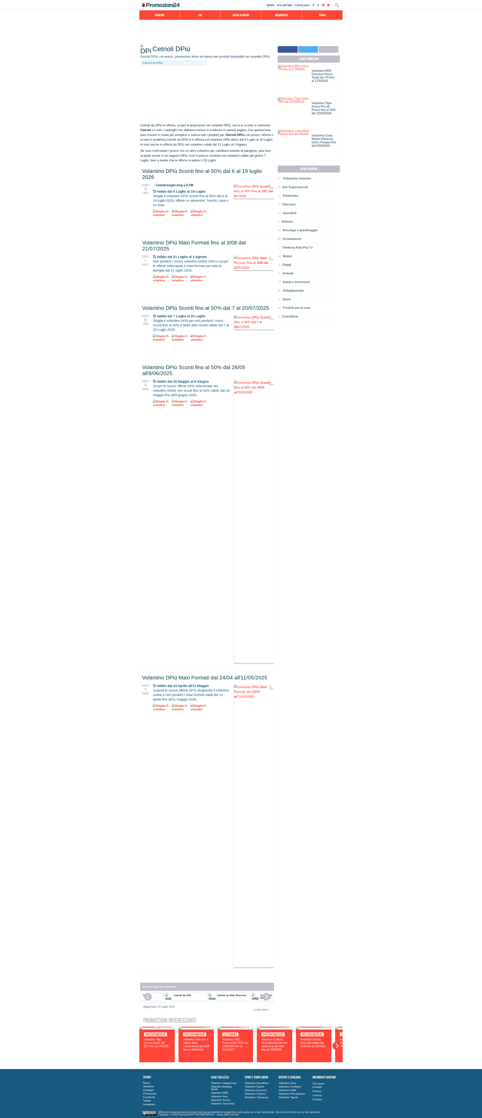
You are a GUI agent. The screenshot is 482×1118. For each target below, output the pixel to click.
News (270, 5)
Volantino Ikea (219, 1096)
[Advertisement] (207, 94)
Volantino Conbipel (290, 1086)
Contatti (317, 1086)
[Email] (328, 49)
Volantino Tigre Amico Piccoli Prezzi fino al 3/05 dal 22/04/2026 (324, 108)
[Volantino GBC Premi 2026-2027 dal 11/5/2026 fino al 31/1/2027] (235, 1028)
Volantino (284, 5)
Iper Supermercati (155, 1034)
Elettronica (230, 1034)
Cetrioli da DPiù (152, 62)
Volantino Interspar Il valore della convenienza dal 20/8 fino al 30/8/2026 (196, 1044)
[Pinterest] (328, 5)
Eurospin (159, 15)
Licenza (317, 1095)
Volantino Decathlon (256, 1082)
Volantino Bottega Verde (221, 1088)
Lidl (200, 15)
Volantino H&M (287, 1090)
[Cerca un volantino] (337, 5)
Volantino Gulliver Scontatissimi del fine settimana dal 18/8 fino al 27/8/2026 (275, 1044)
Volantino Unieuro (255, 1093)
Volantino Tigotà (288, 1097)
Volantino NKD (219, 1092)
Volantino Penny (220, 1099)
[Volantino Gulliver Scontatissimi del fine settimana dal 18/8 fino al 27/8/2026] (274, 1028)
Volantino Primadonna (292, 1093)
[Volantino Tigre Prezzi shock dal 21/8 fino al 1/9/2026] (157, 1028)
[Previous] (148, 996)
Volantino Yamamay (256, 1097)
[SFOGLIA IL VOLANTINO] (254, 196)
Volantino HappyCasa (223, 1082)
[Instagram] (323, 5)
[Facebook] (314, 5)
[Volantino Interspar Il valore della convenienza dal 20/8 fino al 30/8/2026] (196, 1028)
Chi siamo (318, 1083)
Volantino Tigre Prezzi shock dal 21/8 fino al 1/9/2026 (156, 1043)
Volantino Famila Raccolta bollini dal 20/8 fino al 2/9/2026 (313, 1043)
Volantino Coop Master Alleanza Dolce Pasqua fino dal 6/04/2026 (324, 140)
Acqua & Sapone (241, 15)
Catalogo (302, 5)
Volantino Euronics (256, 1090)
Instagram (149, 1104)
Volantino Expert (254, 1086)
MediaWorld (281, 15)
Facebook (149, 1097)
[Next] (266, 996)
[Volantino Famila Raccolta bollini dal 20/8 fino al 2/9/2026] (313, 1028)
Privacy (317, 1091)
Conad (322, 15)
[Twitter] (318, 5)
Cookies (317, 1099)
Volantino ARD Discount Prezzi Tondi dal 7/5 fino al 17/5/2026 (323, 75)
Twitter (147, 1100)
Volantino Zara (287, 1082)
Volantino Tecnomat (222, 1103)
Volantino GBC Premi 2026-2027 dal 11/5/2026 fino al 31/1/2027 (235, 1044)
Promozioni (149, 1093)
